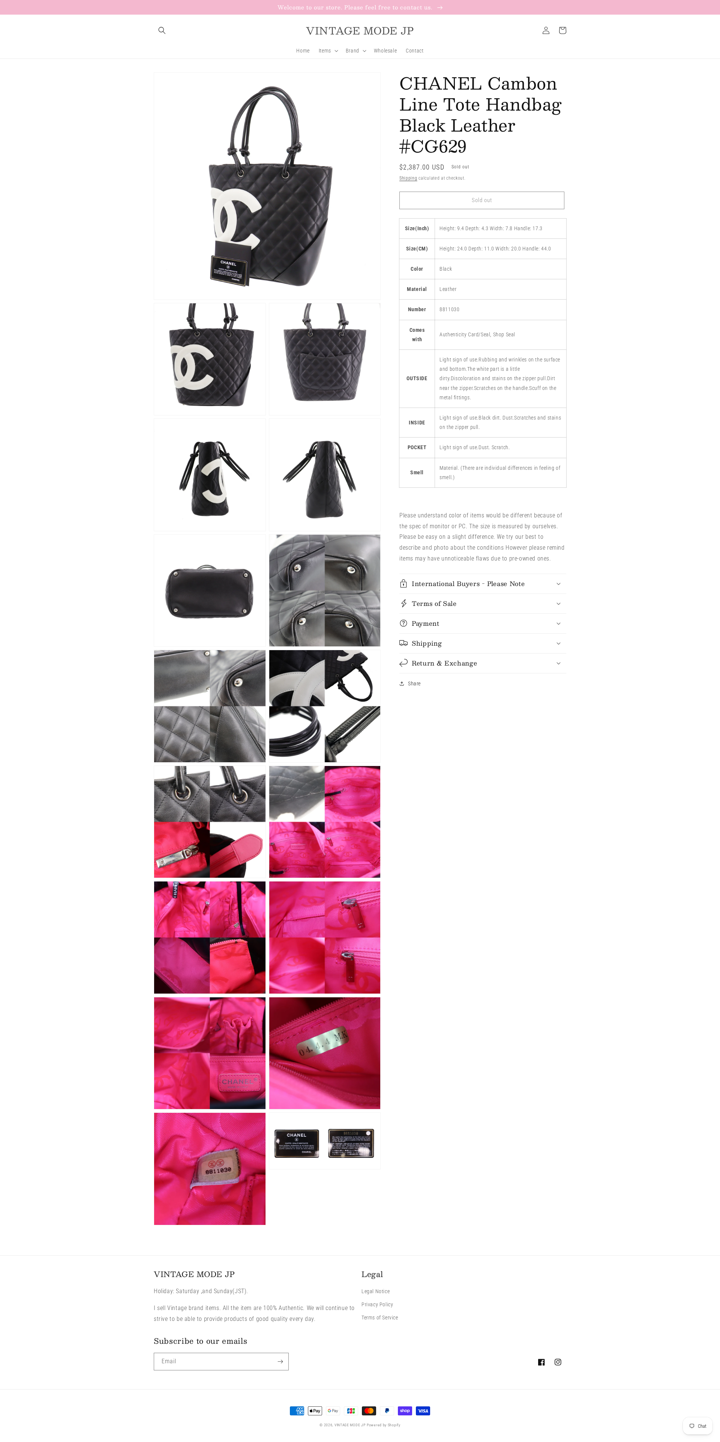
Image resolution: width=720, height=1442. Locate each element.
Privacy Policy (377, 1304)
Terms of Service (380, 1318)
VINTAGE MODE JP (350, 1425)
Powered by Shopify (383, 1425)
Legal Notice (376, 1291)
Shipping (408, 178)
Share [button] (414, 683)
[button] (162, 30)
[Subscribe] (280, 1361)
